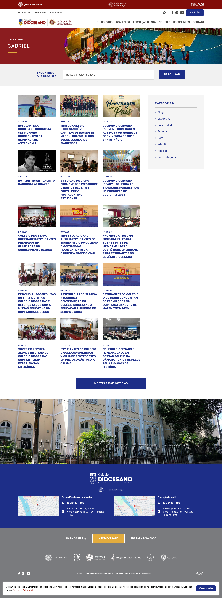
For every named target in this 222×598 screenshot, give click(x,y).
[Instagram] (176, 12)
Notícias (164, 22)
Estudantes (41, 13)
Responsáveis (25, 13)
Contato (198, 22)
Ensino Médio (166, 125)
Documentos (181, 22)
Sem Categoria (167, 157)
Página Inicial (16, 39)
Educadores (56, 13)
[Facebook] (172, 12)
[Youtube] (182, 12)
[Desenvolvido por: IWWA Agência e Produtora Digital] (199, 573)
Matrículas (195, 12)
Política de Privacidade (23, 590)
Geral (161, 138)
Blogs (161, 112)
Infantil (162, 144)
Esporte (162, 131)
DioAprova (164, 118)
